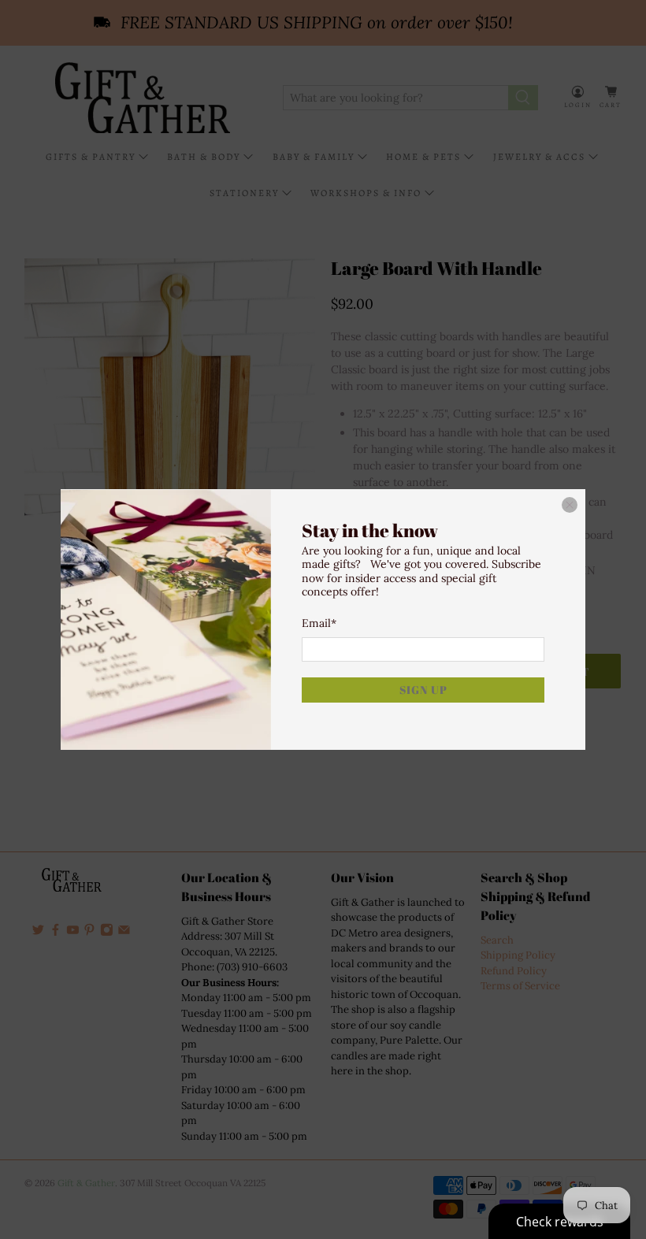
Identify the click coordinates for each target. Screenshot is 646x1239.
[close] (569, 505)
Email (319, 623)
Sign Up (423, 689)
